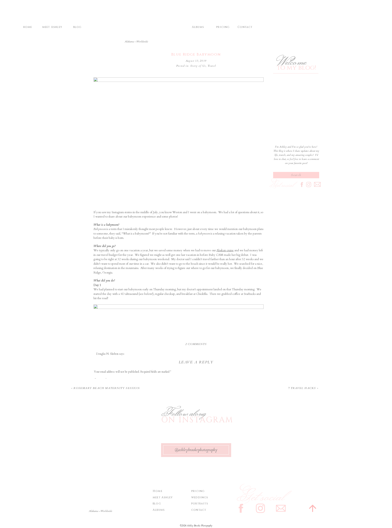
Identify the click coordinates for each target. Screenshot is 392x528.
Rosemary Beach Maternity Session (107, 388)
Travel (212, 66)
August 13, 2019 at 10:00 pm (112, 358)
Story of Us (198, 66)
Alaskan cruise (225, 250)
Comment (100, 379)
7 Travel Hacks (302, 388)
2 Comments (196, 344)
